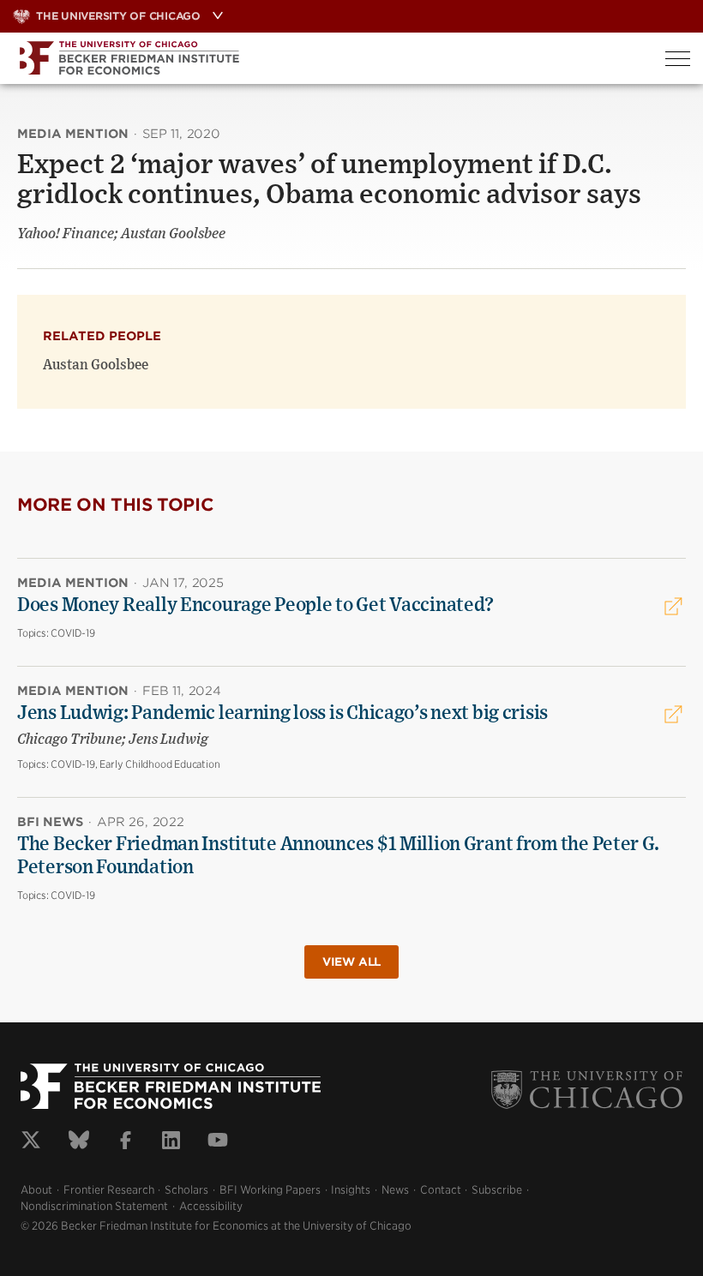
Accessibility (211, 1206)
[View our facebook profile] (126, 1142)
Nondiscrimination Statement (94, 1206)
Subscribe (497, 1189)
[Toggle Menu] (677, 59)
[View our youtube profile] (217, 1142)
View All (351, 962)
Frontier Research (108, 1189)
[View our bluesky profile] (79, 1142)
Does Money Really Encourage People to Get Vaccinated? (255, 605)
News (395, 1189)
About (36, 1189)
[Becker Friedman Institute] (326, 58)
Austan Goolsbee (95, 365)
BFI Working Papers (270, 1189)
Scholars (186, 1189)
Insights (350, 1189)
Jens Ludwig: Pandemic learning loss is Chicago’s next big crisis (282, 713)
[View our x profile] (31, 1142)
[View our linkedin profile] (171, 1142)
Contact (440, 1189)
